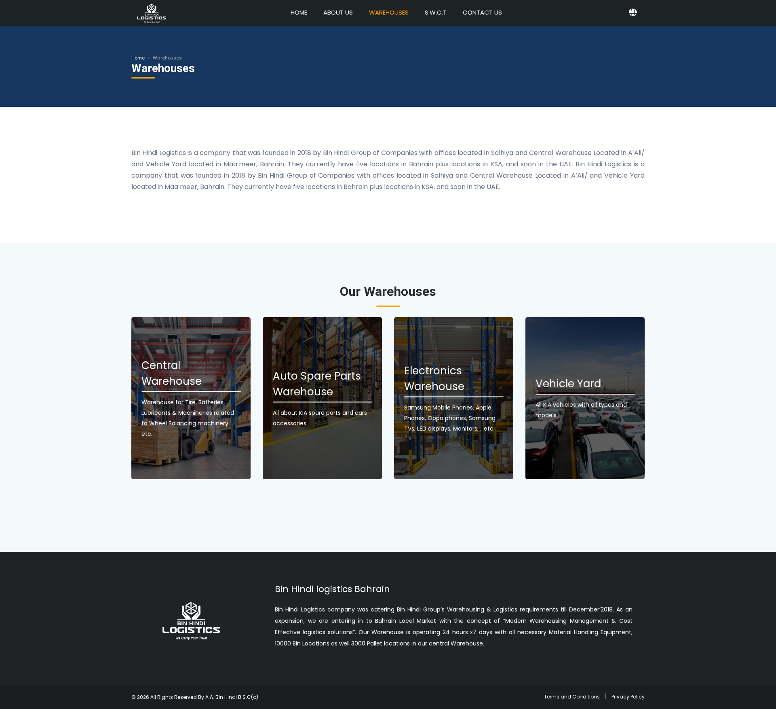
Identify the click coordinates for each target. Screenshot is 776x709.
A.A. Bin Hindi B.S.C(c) (231, 697)
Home (138, 58)
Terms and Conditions (572, 696)
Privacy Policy (628, 696)
